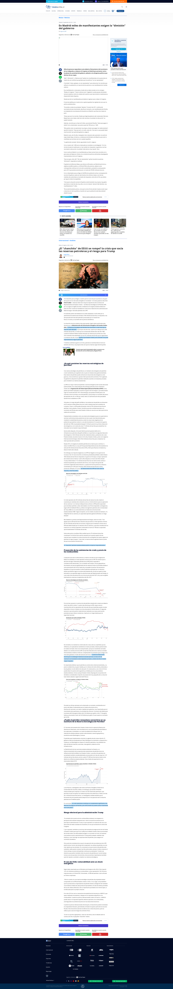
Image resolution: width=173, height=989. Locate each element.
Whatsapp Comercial (96, 981)
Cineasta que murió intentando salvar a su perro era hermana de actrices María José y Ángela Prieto (90, 350)
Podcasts (48, 11)
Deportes (73, 11)
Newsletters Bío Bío (89, 1)
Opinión (85, 11)
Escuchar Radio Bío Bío (119, 1)
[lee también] (69, 352)
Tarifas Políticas (49, 980)
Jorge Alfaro (66, 254)
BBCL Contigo (99, 11)
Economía (67, 11)
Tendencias (79, 11)
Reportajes (48, 971)
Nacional (54, 11)
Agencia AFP (63, 31)
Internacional (60, 11)
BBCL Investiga (91, 11)
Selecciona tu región (53, 1)
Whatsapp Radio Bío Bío (120, 981)
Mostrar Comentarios (83, 202)
